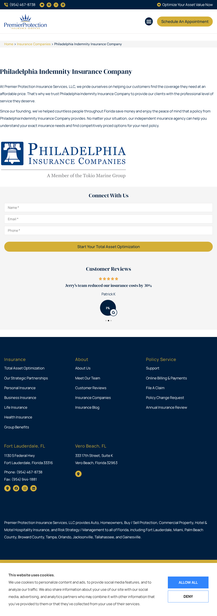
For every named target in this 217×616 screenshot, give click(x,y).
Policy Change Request (165, 397)
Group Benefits (16, 427)
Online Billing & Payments (166, 378)
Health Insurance (18, 417)
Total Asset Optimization (24, 368)
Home (8, 44)
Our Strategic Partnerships (26, 378)
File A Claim (155, 387)
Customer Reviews (90, 387)
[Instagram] (56, 5)
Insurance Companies (34, 44)
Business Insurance (20, 397)
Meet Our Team (87, 378)
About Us (82, 368)
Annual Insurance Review (166, 407)
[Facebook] (49, 5)
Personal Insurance (20, 387)
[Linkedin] (63, 5)
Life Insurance (15, 407)
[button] (149, 21)
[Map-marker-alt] (7, 488)
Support (152, 368)
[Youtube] (42, 5)
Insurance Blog (87, 407)
